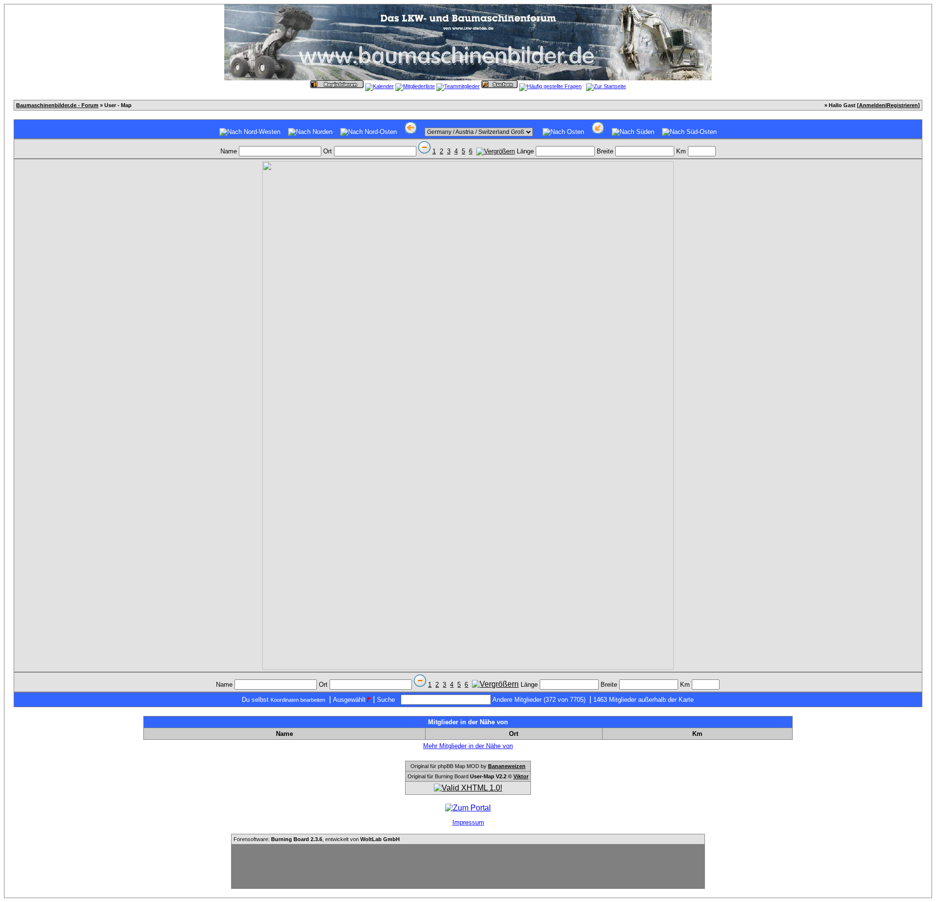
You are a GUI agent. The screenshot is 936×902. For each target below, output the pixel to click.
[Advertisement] (468, 866)
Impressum (468, 822)
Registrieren (902, 105)
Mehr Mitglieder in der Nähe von (468, 746)
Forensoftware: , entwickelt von (317, 839)
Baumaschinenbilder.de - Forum (57, 105)
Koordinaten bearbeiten (298, 700)
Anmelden (872, 105)
